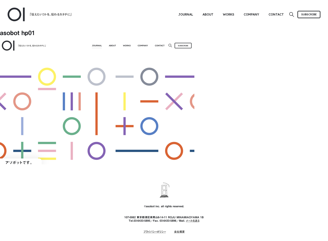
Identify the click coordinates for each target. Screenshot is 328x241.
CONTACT (276, 14)
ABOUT (208, 14)
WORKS (228, 14)
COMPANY (251, 14)
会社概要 (179, 231)
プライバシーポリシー (155, 231)
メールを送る (192, 220)
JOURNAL (185, 14)
